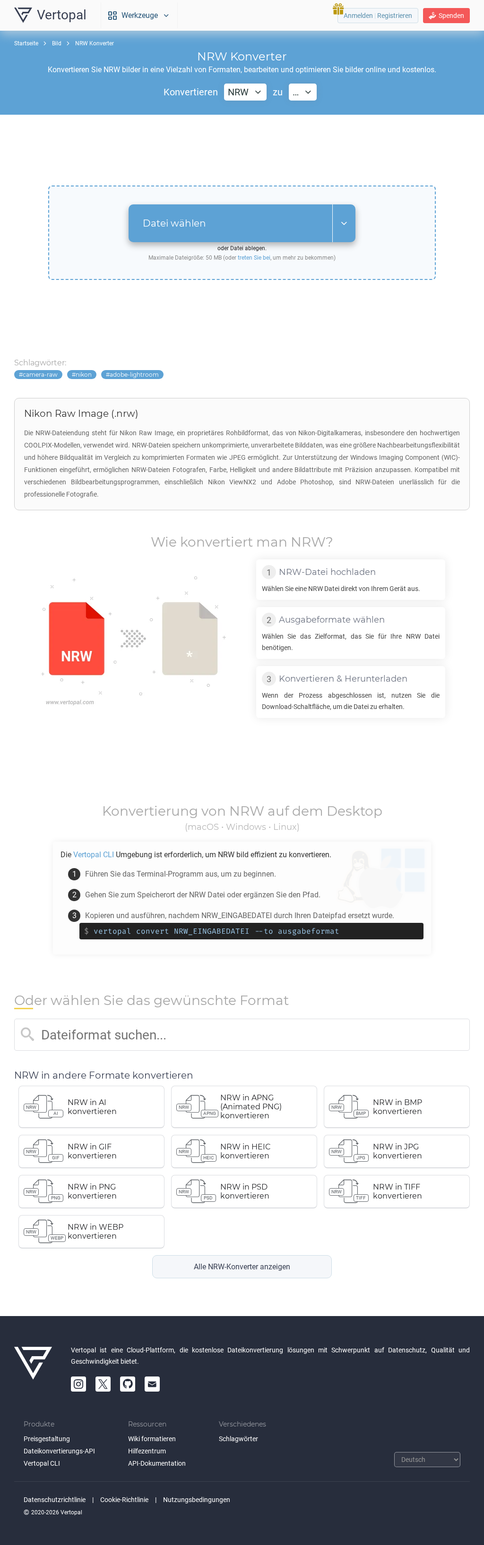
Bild (56, 43)
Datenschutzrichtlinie (55, 1499)
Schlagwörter (238, 1439)
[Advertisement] (242, 150)
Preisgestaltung (47, 1439)
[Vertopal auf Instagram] (78, 1384)
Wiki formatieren (152, 1439)
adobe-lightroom (134, 374)
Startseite (26, 43)
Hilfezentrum (147, 1451)
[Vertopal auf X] (103, 1384)
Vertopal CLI (42, 1463)
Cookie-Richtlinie (124, 1499)
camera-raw (40, 374)
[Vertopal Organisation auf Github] (127, 1384)
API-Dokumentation (157, 1463)
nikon (84, 374)
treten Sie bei (254, 257)
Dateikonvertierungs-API (59, 1451)
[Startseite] (33, 1368)
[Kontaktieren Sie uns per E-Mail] (152, 1384)
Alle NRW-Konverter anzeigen (242, 1266)
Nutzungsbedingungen (196, 1499)
